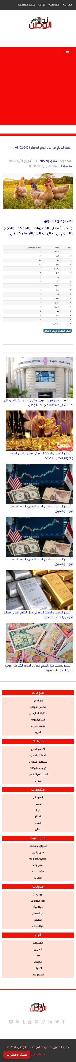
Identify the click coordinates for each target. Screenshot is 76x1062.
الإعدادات (55, 4)
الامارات (38, 968)
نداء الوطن (38, 1054)
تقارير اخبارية (38, 726)
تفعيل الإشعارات (17, 1054)
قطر (38, 955)
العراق (38, 732)
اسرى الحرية (38, 719)
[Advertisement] (38, 85)
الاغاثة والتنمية (38, 755)
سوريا (38, 780)
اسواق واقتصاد (49, 161)
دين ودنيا (38, 894)
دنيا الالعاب (38, 926)
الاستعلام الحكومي (38, 774)
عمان (38, 829)
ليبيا (38, 810)
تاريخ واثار (38, 865)
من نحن (41, 4)
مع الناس (38, 700)
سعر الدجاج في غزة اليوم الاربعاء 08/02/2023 (43, 147)
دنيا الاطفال (38, 913)
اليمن (38, 822)
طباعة (64, 165)
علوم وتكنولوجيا (38, 858)
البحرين (38, 949)
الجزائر (38, 816)
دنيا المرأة (38, 907)
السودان (38, 797)
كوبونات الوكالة (38, 768)
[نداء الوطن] (38, 1006)
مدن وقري (38, 852)
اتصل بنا (68, 4)
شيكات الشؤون (38, 761)
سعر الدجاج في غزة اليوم (57, 330)
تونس (38, 803)
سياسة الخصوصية (26, 4)
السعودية (38, 974)
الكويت (38, 961)
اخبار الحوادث (38, 900)
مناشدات (38, 942)
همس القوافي (38, 706)
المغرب (38, 877)
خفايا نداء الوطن (38, 713)
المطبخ (38, 919)
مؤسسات (38, 871)
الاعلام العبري (38, 749)
